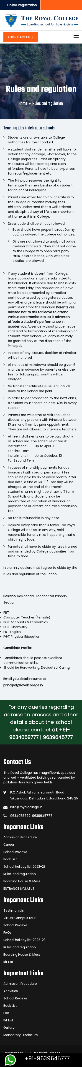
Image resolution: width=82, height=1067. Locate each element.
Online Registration (22, 5)
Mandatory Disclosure (20, 1035)
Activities (10, 991)
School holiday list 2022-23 (24, 866)
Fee (6, 1013)
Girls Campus (19, 37)
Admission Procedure (20, 837)
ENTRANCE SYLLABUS (18, 888)
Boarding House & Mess (21, 881)
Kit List (8, 962)
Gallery (8, 1027)
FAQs (7, 932)
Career (8, 844)
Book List (10, 859)
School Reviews (15, 852)
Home (23, 103)
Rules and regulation (19, 874)
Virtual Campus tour (19, 918)
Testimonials (13, 910)
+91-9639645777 (47, 1058)
